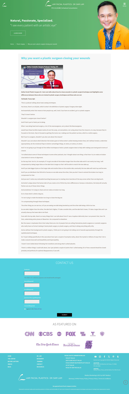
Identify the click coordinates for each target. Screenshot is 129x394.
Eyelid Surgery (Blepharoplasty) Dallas (78, 363)
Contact (39, 364)
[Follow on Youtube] (95, 357)
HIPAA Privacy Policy (81, 378)
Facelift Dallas (70, 358)
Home (9, 356)
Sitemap (71, 378)
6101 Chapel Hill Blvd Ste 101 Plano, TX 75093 (105, 364)
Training (39, 361)
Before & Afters (13, 361)
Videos (10, 364)
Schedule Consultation (69, 8)
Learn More (18, 33)
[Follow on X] (109, 357)
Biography (40, 359)
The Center (11, 359)
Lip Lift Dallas (70, 365)
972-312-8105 (97, 366)
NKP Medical (106, 375)
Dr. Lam (39, 356)
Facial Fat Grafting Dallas (73, 367)
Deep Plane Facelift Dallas (74, 360)
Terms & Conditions (105, 378)
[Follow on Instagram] (100, 357)
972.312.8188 (56, 8)
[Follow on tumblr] (118, 357)
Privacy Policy (93, 378)
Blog (9, 367)
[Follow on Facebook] (104, 357)
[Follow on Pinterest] (113, 357)
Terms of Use (38, 309)
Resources (40, 367)
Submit (64, 315)
